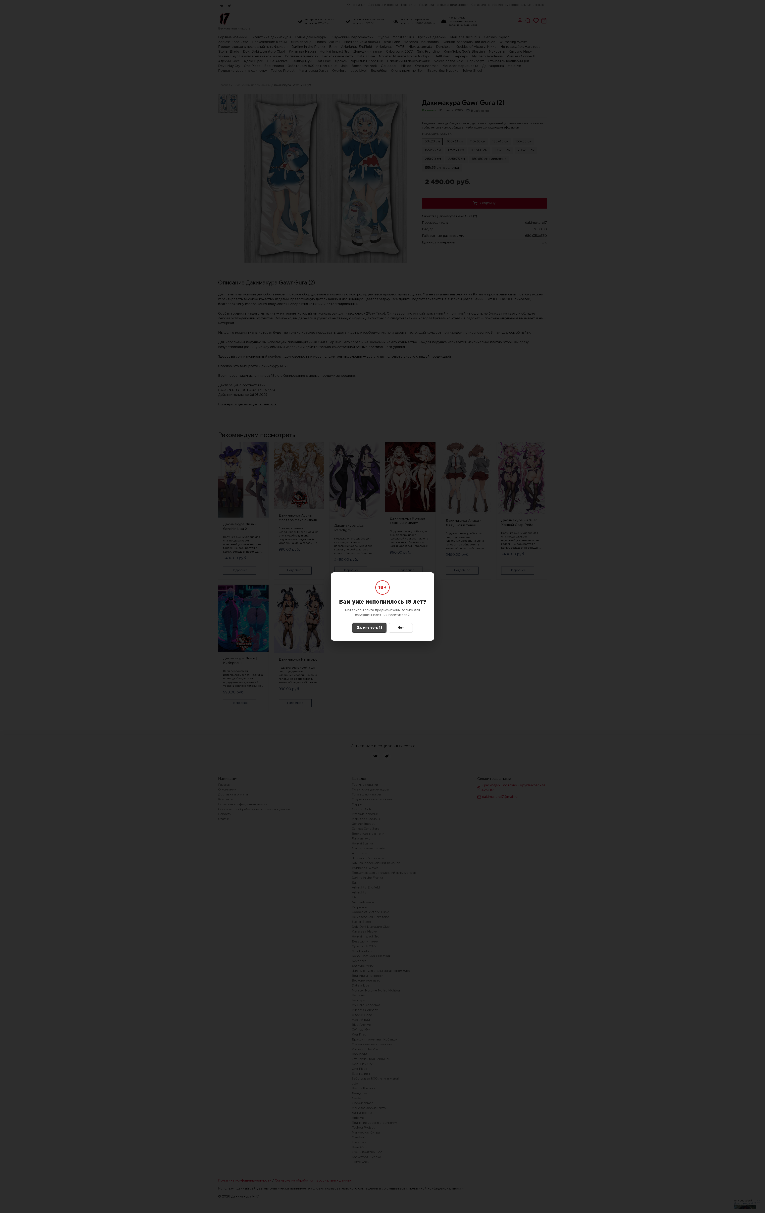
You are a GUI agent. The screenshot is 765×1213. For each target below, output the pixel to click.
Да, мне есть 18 (369, 627)
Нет (401, 627)
